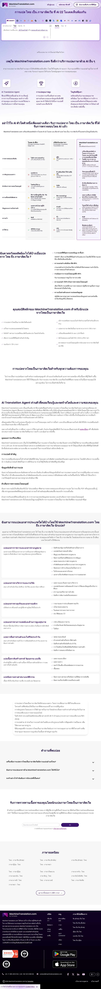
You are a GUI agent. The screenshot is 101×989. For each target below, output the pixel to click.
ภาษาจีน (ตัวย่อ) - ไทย (79, 860)
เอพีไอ (60, 929)
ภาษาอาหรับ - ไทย (77, 871)
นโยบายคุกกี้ (95, 981)
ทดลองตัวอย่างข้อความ (39, 30)
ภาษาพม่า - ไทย (14, 884)
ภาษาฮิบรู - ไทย (45, 876)
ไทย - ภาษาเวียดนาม (47, 871)
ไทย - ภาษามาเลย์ (46, 880)
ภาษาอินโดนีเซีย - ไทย (79, 876)
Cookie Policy (30, 987)
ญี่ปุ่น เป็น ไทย (77, 932)
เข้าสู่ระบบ (50, 5)
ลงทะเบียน (84, 429)
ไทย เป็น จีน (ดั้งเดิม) (79, 923)
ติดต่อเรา (50, 925)
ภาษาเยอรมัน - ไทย (15, 876)
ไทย (15, 26)
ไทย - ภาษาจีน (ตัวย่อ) (16, 860)
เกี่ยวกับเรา (49, 920)
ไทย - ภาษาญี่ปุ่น (14, 871)
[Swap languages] (50, 25)
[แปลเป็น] (65, 26)
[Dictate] (47, 37)
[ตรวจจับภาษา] (24, 26)
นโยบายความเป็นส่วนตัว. (60, 828)
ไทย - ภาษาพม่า (45, 864)
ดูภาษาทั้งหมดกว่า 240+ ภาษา (50, 892)
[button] (10, 21)
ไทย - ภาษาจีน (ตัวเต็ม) (48, 860)
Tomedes (30, 981)
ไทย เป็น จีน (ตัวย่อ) (79, 927)
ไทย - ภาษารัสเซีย (77, 880)
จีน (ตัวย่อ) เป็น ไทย (79, 919)
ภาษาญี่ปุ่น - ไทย (14, 864)
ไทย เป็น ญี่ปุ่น (77, 940)
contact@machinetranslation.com (51, 974)
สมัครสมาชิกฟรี (64, 5)
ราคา (60, 925)
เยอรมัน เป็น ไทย (78, 936)
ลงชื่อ (49, 935)
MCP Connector (61, 934)
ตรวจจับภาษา (7, 26)
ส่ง (70, 825)
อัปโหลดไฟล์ (23, 30)
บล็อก (60, 940)
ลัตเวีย (20, 26)
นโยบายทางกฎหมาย (82, 981)
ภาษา (60, 944)
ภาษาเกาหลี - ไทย (15, 880)
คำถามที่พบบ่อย (61, 920)
